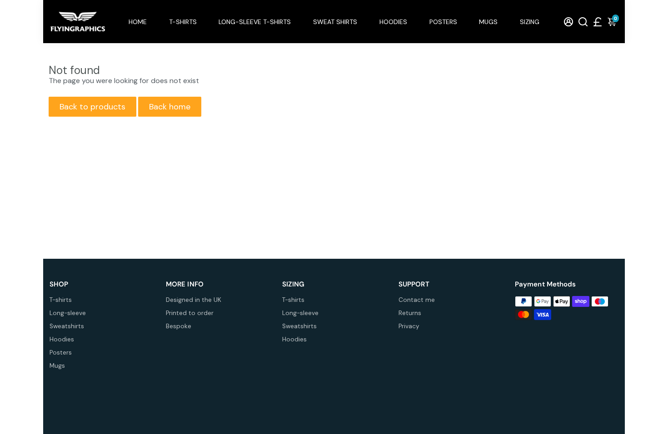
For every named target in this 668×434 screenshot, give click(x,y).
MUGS (488, 22)
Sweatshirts (67, 326)
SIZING (529, 22)
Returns (410, 313)
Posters (61, 352)
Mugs (57, 366)
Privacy (409, 326)
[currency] (597, 22)
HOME (138, 22)
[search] (583, 22)
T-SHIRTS (183, 22)
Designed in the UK (193, 300)
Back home (169, 106)
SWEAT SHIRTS (335, 22)
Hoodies (62, 339)
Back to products (92, 106)
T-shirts (61, 300)
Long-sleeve (68, 313)
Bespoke (178, 326)
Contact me (417, 300)
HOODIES (393, 22)
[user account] (568, 22)
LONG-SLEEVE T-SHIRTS (255, 22)
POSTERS (443, 22)
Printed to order (190, 313)
